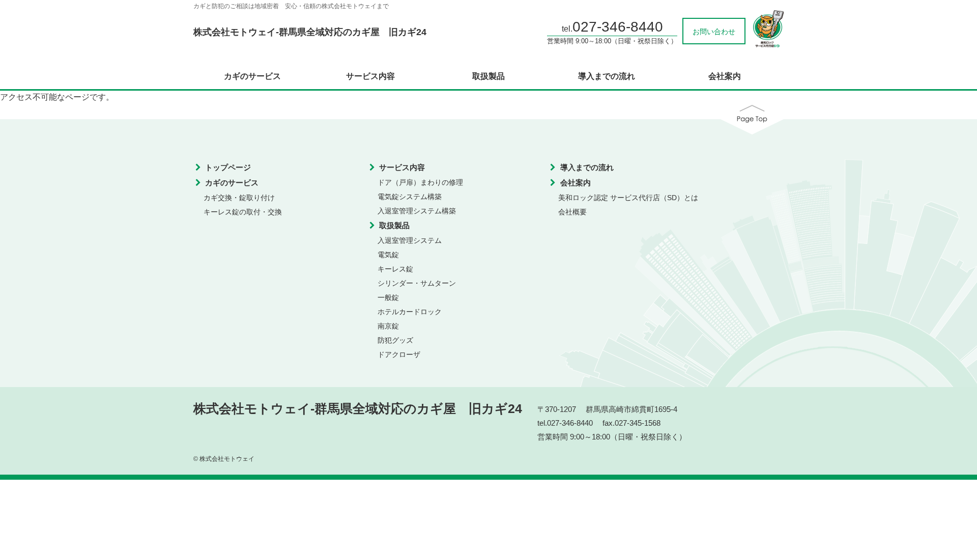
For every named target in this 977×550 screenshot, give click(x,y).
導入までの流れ (606, 76)
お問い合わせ (714, 32)
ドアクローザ (399, 354)
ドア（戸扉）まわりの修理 (420, 182)
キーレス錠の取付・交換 (243, 212)
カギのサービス (252, 76)
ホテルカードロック (410, 312)
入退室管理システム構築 (417, 211)
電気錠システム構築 (410, 197)
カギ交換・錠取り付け (239, 198)
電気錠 (388, 255)
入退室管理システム (410, 240)
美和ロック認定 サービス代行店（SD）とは (628, 198)
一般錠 (388, 297)
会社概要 (572, 212)
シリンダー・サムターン (417, 283)
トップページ (228, 167)
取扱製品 (488, 76)
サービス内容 (370, 76)
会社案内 (724, 76)
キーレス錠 (395, 269)
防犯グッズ (395, 340)
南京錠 (388, 326)
